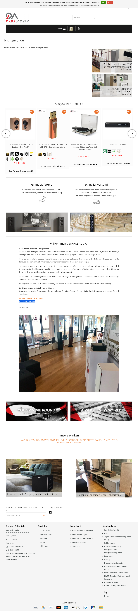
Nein (110, 2)
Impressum (108, 556)
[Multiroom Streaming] (101, 411)
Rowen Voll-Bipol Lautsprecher (116, 573)
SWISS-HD (100, 440)
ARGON (78, 442)
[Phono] (37, 411)
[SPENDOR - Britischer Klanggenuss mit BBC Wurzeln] (112, 85)
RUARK (69, 442)
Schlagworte (44, 546)
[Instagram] (50, 512)
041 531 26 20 (13, 550)
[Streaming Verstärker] (37, 222)
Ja (103, 2)
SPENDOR (73, 440)
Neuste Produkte (46, 534)
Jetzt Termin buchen (27, 301)
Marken (42, 542)
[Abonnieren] (43, 514)
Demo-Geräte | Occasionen (115, 586)
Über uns (107, 533)
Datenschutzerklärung (112, 546)
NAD (22, 440)
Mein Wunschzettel (79, 542)
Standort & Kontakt (111, 530)
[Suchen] (94, 17)
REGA (52, 440)
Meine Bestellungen (79, 534)
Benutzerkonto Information (82, 530)
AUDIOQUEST (87, 440)
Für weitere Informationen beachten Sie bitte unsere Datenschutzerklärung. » (69, 5)
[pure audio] (37, 18)
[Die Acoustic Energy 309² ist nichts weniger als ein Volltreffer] (112, 60)
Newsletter (76, 546)
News (106, 596)
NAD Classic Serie (111, 582)
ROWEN (45, 440)
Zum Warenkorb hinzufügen (20, 171)
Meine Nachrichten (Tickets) (82, 538)
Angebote (43, 538)
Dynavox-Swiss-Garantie (113, 563)
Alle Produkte (45, 530)
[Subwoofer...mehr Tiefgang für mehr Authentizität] (34, 477)
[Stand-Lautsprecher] (101, 222)
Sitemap (107, 559)
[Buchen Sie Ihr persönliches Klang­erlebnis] (104, 478)
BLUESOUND (33, 440)
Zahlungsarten (109, 543)
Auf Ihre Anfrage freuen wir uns (31, 298)
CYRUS (64, 440)
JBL (58, 440)
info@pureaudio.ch (16, 546)
